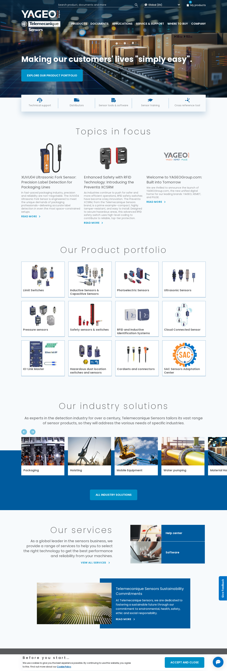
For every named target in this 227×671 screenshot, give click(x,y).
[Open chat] (218, 662)
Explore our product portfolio (52, 75)
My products (198, 5)
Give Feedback (223, 588)
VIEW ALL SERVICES (93, 562)
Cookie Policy (64, 666)
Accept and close (184, 662)
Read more (123, 619)
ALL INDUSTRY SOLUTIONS (114, 495)
